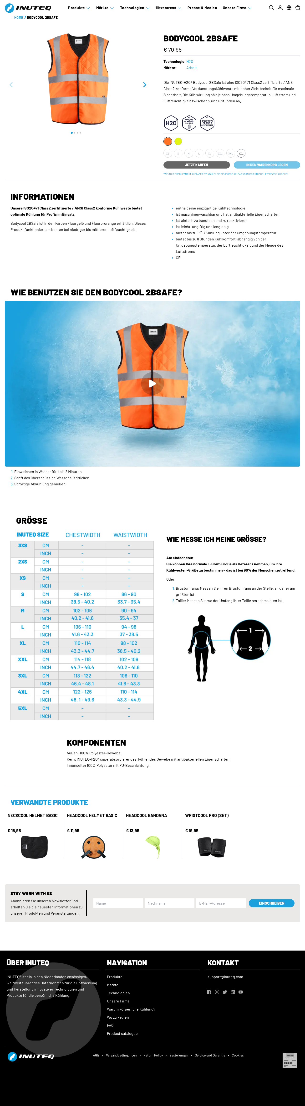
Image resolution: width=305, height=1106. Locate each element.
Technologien (132, 7)
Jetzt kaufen (196, 165)
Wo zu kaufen (118, 1017)
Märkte (102, 7)
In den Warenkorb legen (267, 165)
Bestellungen (178, 1055)
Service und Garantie (210, 1055)
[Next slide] (144, 85)
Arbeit (191, 67)
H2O (189, 61)
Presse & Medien (202, 7)
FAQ (110, 1025)
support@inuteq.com (225, 976)
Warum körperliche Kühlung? (131, 1009)
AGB (96, 1055)
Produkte (76, 7)
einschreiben (272, 903)
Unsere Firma (234, 7)
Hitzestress (166, 7)
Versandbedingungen (121, 1055)
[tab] (72, 133)
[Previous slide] (11, 85)
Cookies (238, 1055)
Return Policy (153, 1055)
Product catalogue (122, 1033)
